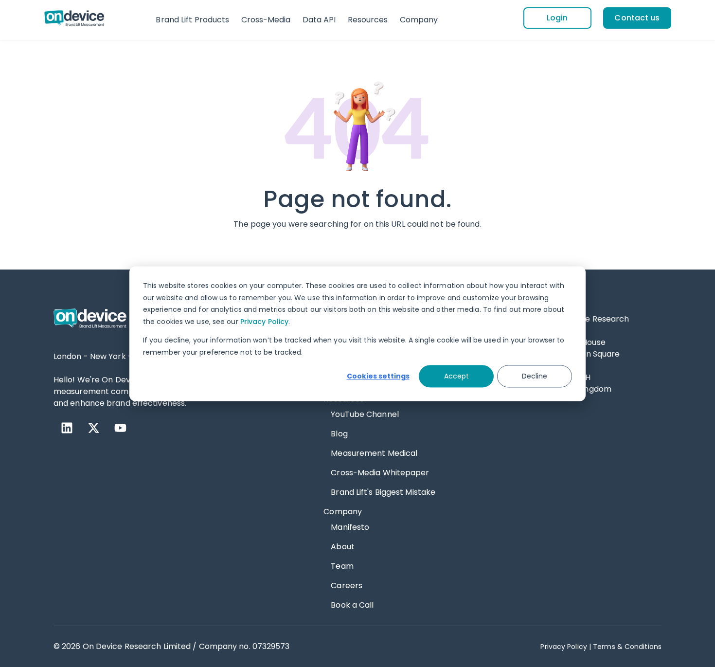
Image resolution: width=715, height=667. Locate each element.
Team (342, 566)
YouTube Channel (365, 414)
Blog (339, 433)
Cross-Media (266, 19)
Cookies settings (378, 376)
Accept (456, 376)
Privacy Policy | (565, 646)
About (343, 546)
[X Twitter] (94, 428)
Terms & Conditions (627, 646)
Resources (368, 19)
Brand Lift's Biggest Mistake (383, 492)
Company (419, 19)
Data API (319, 19)
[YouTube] (120, 428)
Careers (346, 585)
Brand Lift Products (192, 19)
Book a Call (352, 605)
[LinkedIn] (67, 428)
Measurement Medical (374, 453)
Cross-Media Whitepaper (380, 472)
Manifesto (350, 527)
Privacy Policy (264, 321)
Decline (534, 376)
